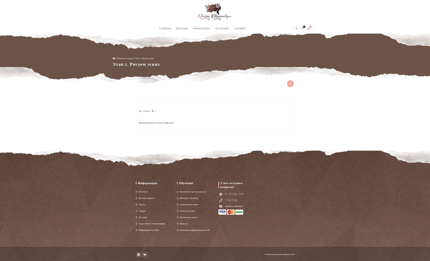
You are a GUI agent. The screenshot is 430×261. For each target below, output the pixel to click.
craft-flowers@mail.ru (234, 206)
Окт (144, 117)
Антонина (146, 111)
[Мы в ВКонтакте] (145, 255)
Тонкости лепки (187, 211)
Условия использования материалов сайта (279, 254)
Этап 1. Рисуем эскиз (159, 64)
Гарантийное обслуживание (152, 223)
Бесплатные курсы (188, 217)
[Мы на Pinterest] (138, 255)
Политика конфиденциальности (194, 230)
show (290, 84)
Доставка (143, 217)
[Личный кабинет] (273, 29)
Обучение (222, 28)
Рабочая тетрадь (148, 58)
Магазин (182, 28)
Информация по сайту (149, 230)
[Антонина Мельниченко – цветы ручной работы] (215, 11)
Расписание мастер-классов (193, 191)
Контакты (143, 191)
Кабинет (240, 28)
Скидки (142, 211)
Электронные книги (189, 204)
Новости (184, 223)
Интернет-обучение (189, 198)
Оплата (142, 204)
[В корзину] (285, 29)
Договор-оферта (146, 198)
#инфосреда (201, 28)
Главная (165, 28)
